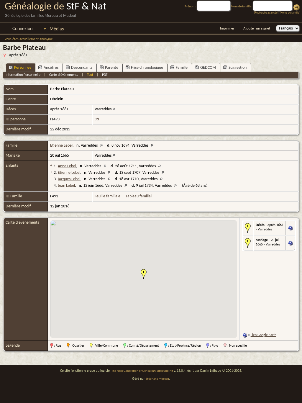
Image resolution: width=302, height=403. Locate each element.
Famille (182, 67)
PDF (105, 75)
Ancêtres (51, 67)
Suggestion (238, 67)
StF (97, 119)
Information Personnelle (23, 75)
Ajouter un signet (256, 28)
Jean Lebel (66, 186)
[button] (144, 274)
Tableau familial (139, 196)
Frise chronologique (147, 67)
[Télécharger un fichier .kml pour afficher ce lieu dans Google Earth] (290, 229)
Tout (90, 75)
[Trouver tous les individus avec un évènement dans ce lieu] (113, 109)
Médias (57, 29)
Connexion (22, 29)
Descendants (81, 67)
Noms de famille (289, 12)
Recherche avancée (266, 12)
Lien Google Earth (263, 335)
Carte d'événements (63, 75)
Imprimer (227, 28)
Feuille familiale (107, 196)
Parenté (111, 67)
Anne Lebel (67, 166)
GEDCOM (208, 67)
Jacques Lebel (69, 179)
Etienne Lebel (61, 145)
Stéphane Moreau (157, 379)
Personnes (22, 67)
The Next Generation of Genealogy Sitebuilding (142, 371)
